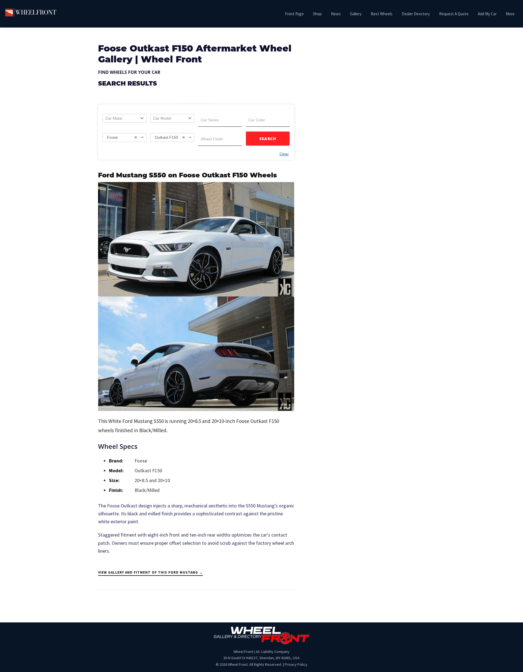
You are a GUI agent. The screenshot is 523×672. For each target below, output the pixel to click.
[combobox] (124, 118)
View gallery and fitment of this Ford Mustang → (150, 572)
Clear (284, 154)
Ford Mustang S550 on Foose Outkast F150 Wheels (187, 175)
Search (267, 138)
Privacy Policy (296, 664)
